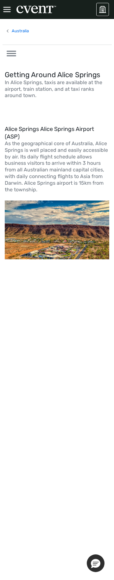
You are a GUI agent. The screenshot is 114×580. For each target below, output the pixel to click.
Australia (20, 30)
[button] (9, 52)
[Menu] (7, 9)
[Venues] (102, 9)
